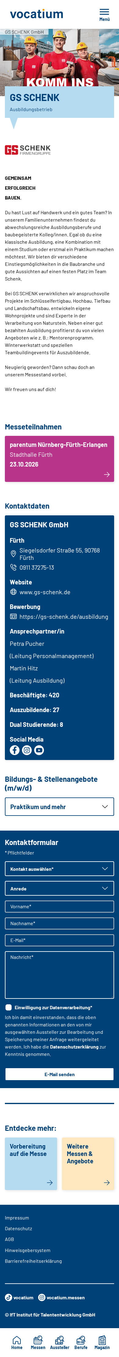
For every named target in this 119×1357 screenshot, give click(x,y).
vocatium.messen (66, 1297)
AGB (9, 1239)
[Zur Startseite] (45, 14)
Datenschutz (18, 1228)
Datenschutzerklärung (74, 1046)
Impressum (17, 1217)
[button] (59, 806)
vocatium (23, 1297)
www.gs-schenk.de (45, 591)
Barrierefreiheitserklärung (33, 1261)
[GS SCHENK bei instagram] (27, 750)
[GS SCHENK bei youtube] (39, 750)
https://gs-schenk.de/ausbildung (64, 616)
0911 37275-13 (37, 567)
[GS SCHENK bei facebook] (15, 750)
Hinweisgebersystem (27, 1250)
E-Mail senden (60, 1074)
